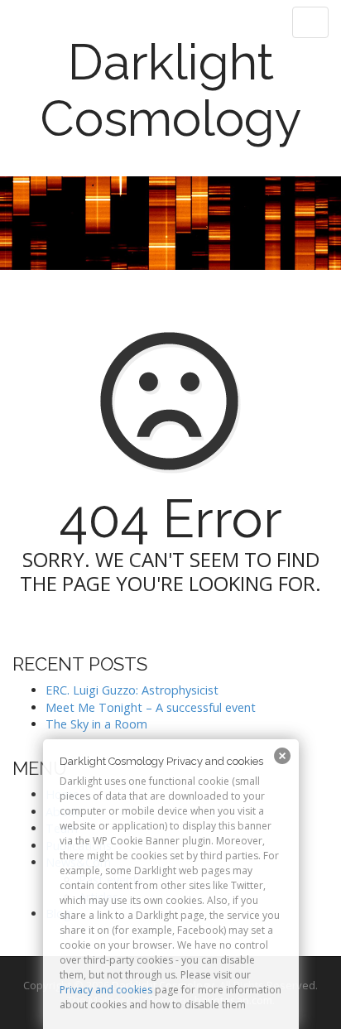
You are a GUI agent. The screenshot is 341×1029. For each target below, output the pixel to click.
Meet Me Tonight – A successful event (151, 707)
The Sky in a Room (96, 724)
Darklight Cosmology (171, 90)
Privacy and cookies (106, 990)
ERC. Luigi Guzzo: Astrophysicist (132, 690)
